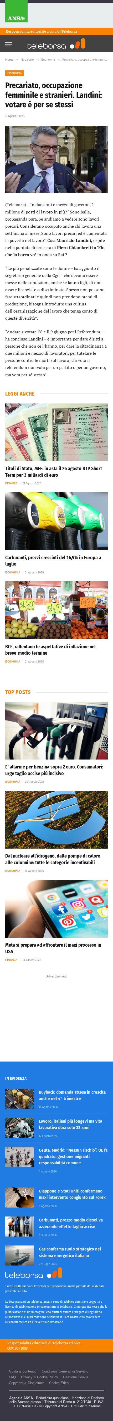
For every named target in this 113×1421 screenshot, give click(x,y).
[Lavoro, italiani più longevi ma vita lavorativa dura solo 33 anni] (19, 1128)
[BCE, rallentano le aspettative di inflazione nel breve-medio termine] (56, 610)
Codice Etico (59, 1383)
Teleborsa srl (62, 1342)
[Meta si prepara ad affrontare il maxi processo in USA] (56, 909)
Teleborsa (69, 31)
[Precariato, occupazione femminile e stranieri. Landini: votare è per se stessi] (56, 159)
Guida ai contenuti (23, 1371)
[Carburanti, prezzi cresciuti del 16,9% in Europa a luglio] (56, 521)
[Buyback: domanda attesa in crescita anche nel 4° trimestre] (19, 1099)
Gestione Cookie (75, 1377)
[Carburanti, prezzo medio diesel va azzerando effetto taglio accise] (19, 1226)
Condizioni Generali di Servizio (65, 1371)
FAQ (12, 1377)
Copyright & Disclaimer (26, 1383)
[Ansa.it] (16, 14)
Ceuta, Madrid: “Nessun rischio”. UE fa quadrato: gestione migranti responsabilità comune (73, 1156)
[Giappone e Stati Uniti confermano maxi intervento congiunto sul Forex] (19, 1198)
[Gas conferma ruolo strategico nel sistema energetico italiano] (19, 1255)
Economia (14, 73)
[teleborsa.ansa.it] (56, 43)
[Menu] (8, 42)
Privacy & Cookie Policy (39, 1377)
